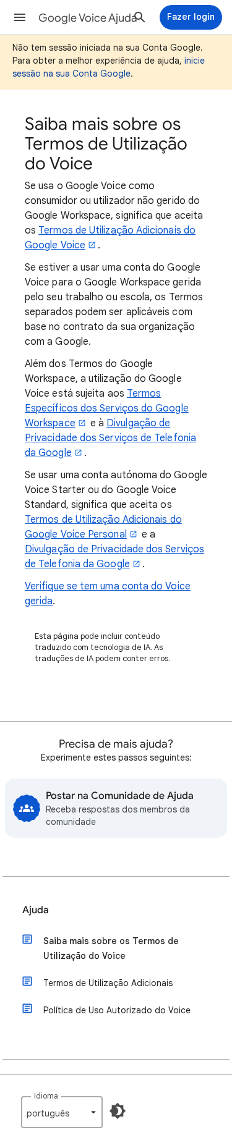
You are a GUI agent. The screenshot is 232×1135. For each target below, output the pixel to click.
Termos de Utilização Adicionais (108, 983)
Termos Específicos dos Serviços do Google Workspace (107, 408)
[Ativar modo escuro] (117, 1111)
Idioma (46, 1095)
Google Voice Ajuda (87, 18)
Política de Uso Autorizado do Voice (117, 1010)
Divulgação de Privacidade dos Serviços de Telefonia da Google (110, 438)
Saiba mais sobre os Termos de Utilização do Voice (111, 948)
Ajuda (35, 910)
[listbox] (62, 1112)
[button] (20, 17)
